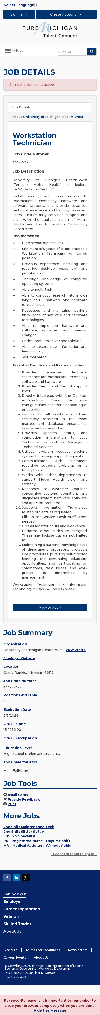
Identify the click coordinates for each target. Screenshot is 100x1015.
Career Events (15, 957)
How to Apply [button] (50, 607)
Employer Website (19, 658)
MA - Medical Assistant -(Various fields (37, 845)
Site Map (10, 950)
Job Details (21, 107)
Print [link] (12, 804)
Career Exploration (21, 909)
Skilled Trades (17, 924)
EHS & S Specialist (19, 836)
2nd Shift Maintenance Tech (28, 827)
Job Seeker (14, 894)
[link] (50, 29)
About (47, 117)
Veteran (11, 916)
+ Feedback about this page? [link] (74, 854)
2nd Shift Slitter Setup (23, 831)
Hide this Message (50, 1010)
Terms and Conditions (42, 950)
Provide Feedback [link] (24, 799)
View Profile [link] (76, 650)
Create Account (63, 14)
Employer (12, 901)
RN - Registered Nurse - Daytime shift (36, 841)
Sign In (16, 14)
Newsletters (77, 950)
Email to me (18, 795)
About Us (12, 931)
